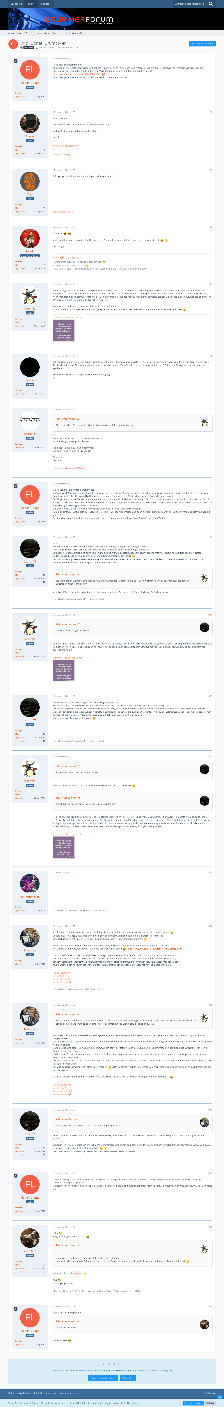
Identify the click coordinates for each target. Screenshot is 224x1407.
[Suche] (211, 4)
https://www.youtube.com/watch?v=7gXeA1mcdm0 (154, 948)
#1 (211, 58)
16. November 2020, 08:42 (64, 615)
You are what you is (63, 211)
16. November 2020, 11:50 (64, 696)
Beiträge (18, 93)
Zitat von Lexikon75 (68, 624)
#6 (211, 355)
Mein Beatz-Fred (61, 975)
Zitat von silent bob (68, 1321)
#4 (211, 227)
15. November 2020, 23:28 (64, 483)
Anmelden (128, 1378)
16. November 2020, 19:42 (64, 872)
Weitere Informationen (193, 1403)
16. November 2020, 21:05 (64, 1005)
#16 (210, 1109)
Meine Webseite (61, 982)
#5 (211, 284)
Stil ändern (210, 1393)
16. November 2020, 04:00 (64, 537)
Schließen (210, 1403)
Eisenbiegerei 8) (67, 257)
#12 (210, 756)
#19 (210, 1306)
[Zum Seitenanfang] (219, 1397)
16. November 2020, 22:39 (64, 1110)
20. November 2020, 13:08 (64, 1306)
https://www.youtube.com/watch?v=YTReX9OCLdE (78, 74)
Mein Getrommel (61, 979)
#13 (210, 872)
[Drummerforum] (112, 19)
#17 (210, 1173)
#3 (211, 170)
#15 (210, 1004)
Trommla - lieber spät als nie (67, 317)
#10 (210, 614)
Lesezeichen (20, 582)
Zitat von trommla (67, 419)
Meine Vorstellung (62, 972)
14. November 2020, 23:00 (64, 170)
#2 (211, 112)
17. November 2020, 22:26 (64, 1173)
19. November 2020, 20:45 (64, 1227)
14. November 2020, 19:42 (64, 58)
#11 (210, 696)
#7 (211, 409)
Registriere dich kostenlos (119, 1370)
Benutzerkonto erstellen (103, 1378)
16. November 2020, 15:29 (64, 756)
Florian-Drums (46, 47)
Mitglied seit (20, 96)
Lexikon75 (81, 599)
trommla (77, 1273)
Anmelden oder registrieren (189, 3)
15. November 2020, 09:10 (64, 284)
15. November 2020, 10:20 (64, 409)
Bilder (17, 150)
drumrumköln (83, 910)
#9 (211, 537)
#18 (210, 1226)
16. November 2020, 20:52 (64, 926)
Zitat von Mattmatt (67, 1119)
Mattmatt (82, 989)
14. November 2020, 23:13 (64, 227)
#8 (211, 483)
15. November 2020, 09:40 (64, 356)
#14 (210, 926)
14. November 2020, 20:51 (64, 112)
